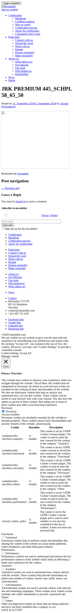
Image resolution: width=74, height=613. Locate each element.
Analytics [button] (6, 565)
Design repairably (24, 52)
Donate (19, 49)
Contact (12, 298)
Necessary (11, 411)
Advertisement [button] (9, 581)
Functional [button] (7, 534)
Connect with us (24, 40)
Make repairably (24, 55)
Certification (15, 15)
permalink (23, 173)
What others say (24, 61)
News (11, 77)
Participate (14, 37)
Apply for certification (27, 30)
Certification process (26, 27)
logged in (21, 201)
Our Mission (15, 277)
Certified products (25, 21)
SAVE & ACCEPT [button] (12, 610)
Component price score (27, 33)
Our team (20, 67)
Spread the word (24, 43)
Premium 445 (10, 188)
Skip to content (9, 9)
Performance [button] (8, 549)
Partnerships (21, 74)
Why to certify (23, 24)
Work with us (22, 46)
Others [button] (5, 597)
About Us (13, 58)
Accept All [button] (25, 353)
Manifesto (20, 18)
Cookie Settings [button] (10, 353)
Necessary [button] (7, 407)
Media (11, 80)
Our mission (21, 64)
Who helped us (23, 71)
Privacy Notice (50, 215)
